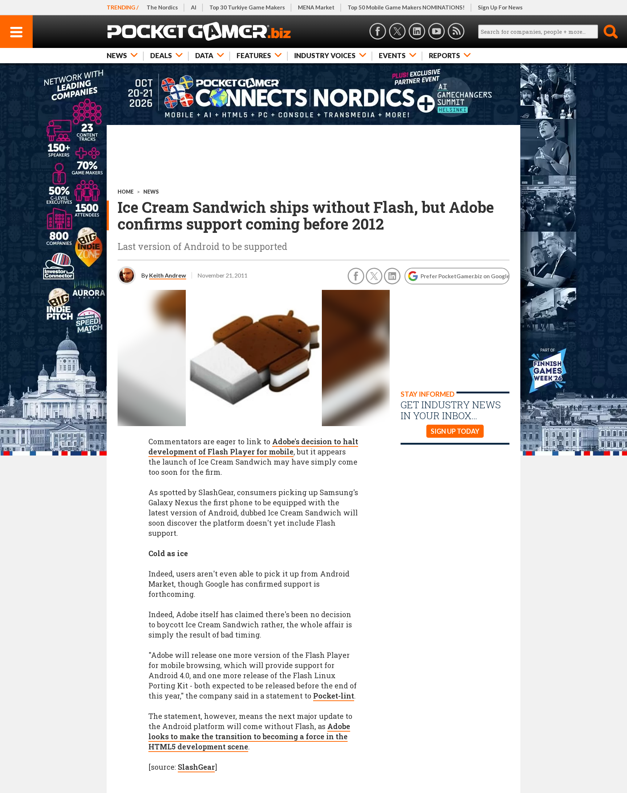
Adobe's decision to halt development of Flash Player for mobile (253, 446)
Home (126, 192)
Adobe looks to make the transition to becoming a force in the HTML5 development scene (249, 736)
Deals (161, 55)
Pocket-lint (333, 695)
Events (392, 55)
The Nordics (162, 7)
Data (204, 55)
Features (254, 55)
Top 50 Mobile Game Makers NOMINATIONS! (406, 7)
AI (193, 7)
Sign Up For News (500, 7)
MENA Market (316, 7)
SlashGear (196, 767)
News (117, 55)
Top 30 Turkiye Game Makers (247, 7)
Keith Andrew (167, 275)
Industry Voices (325, 55)
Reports (444, 55)
